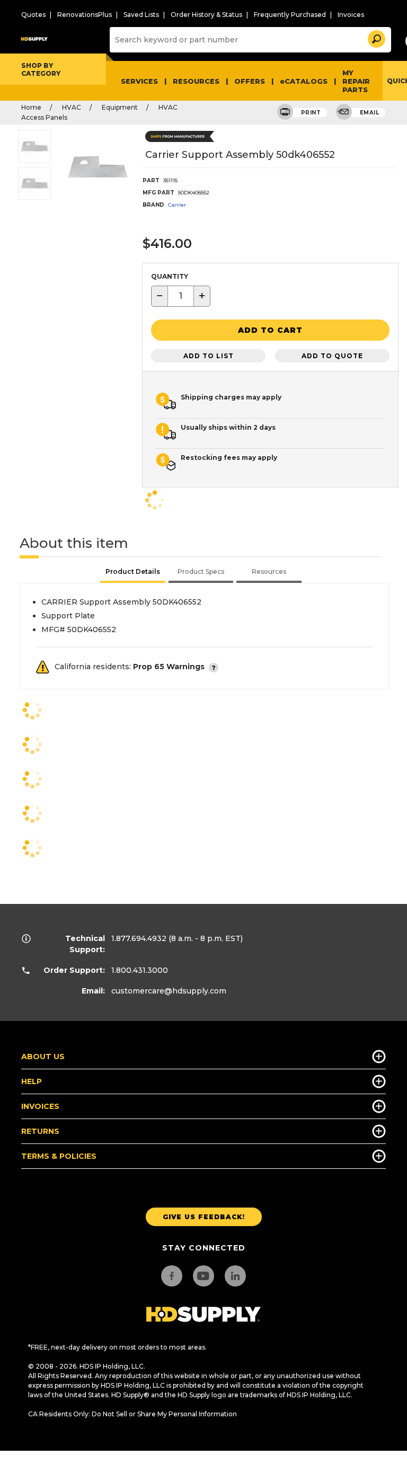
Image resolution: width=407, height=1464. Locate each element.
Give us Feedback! (204, 1217)
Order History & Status (206, 15)
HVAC (71, 107)
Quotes (33, 15)
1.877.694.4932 (138, 938)
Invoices (351, 15)
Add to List (208, 356)
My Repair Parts (356, 81)
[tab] (132, 573)
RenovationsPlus (84, 15)
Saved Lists (141, 15)
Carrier (177, 204)
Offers (249, 81)
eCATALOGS (304, 81)
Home (31, 107)
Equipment (120, 107)
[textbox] (180, 296)
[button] (375, 37)
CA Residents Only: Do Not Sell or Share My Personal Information (132, 1414)
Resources (196, 81)
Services (139, 81)
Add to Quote (332, 356)
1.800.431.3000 (139, 970)
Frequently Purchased (290, 15)
